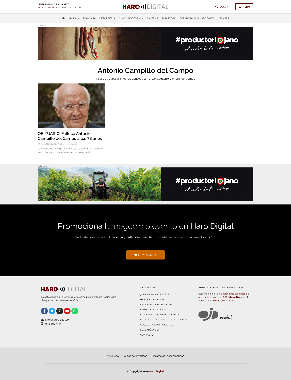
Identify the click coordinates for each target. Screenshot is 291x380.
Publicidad (169, 18)
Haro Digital (156, 371)
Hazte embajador (152, 299)
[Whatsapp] (74, 311)
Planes (224, 18)
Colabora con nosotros (157, 324)
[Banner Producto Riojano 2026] (145, 199)
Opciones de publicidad (156, 304)
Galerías (152, 18)
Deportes (105, 18)
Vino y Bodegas (129, 18)
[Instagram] (59, 311)
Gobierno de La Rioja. (221, 300)
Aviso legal (113, 355)
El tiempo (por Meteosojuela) (160, 314)
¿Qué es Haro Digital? (154, 294)
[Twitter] (52, 311)
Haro (72, 18)
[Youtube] (67, 311)
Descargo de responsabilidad (167, 355)
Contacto (147, 335)
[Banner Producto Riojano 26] (145, 58)
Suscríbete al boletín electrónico (164, 319)
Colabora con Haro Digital (198, 18)
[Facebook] (44, 311)
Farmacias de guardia (154, 309)
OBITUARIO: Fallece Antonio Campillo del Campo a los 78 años (70, 136)
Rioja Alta (89, 18)
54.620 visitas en (46, 7)
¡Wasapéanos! (149, 330)
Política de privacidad (135, 355)
